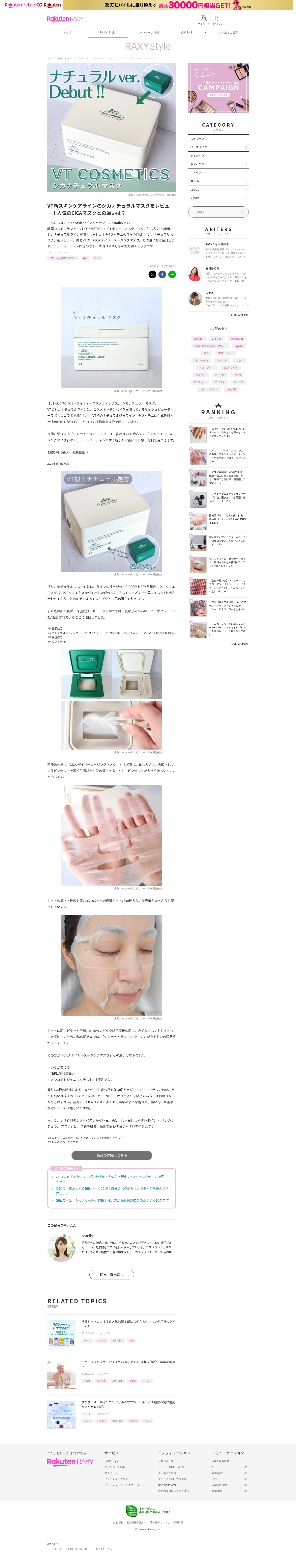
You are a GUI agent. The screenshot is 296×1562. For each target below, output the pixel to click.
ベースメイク (198, 147)
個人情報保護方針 (136, 1522)
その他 (194, 198)
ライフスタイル (209, 389)
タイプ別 (231, 389)
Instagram (217, 1473)
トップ (67, 32)
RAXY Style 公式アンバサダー (63, 257)
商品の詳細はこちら (111, 1155)
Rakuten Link (219, 1484)
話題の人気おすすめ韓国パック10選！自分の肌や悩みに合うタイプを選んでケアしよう (112, 1191)
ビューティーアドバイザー (120, 1484)
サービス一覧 (54, 1549)
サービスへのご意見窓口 (172, 1478)
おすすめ (101, 1340)
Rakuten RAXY (65, 19)
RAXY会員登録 (220, 1461)
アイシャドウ (201, 360)
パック (97, 257)
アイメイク (197, 156)
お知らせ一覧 (166, 1461)
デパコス (147, 1380)
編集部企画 (117, 1340)
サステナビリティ (103, 1549)
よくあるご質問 (228, 32)
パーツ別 (220, 374)
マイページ (111, 1473)
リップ (239, 360)
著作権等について (159, 1522)
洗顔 (131, 1340)
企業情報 (118, 1522)
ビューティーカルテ (116, 1478)
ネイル (194, 181)
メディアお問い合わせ (171, 1466)
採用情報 (178, 1522)
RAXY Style (108, 32)
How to (87, 1340)
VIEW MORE (240, 315)
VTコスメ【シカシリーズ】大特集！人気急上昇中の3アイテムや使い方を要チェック (112, 1179)
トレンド (222, 360)
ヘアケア (196, 173)
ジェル (148, 1421)
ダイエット (200, 382)
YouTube (216, 1490)
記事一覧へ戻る (112, 1274)
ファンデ (238, 382)
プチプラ (133, 1421)
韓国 (85, 257)
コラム (194, 189)
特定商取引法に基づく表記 (173, 1490)
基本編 (239, 345)
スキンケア (63, 252)
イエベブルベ (230, 367)
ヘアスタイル (206, 367)
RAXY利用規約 (167, 1484)
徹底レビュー (225, 353)
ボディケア (197, 164)
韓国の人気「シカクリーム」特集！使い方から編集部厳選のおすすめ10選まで (112, 1200)
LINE (214, 1478)
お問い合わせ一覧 (77, 1549)
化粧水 (132, 1380)
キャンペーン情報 (148, 32)
